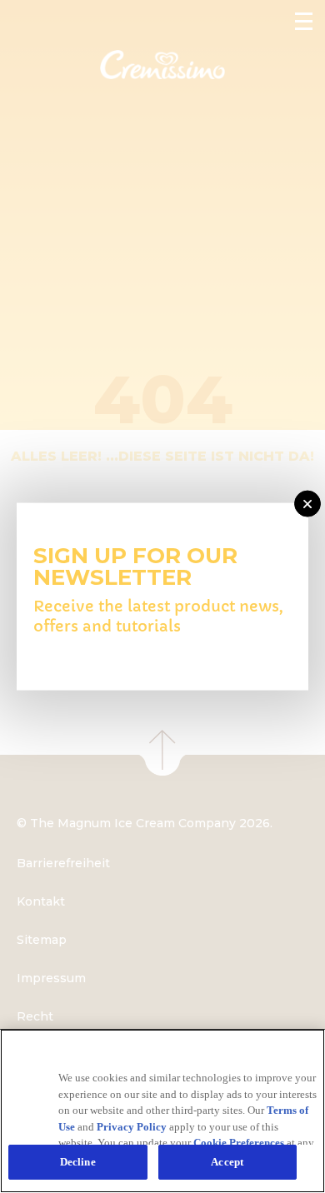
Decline (78, 1162)
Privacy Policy (132, 1127)
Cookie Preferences (238, 1142)
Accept (227, 1162)
